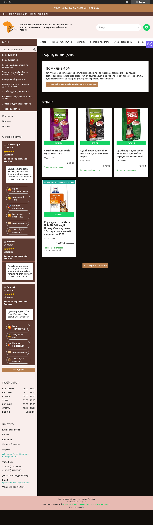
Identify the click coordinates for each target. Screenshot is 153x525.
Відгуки (6, 121)
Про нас (140, 42)
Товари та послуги (61, 42)
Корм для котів (9, 55)
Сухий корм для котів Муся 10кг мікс (57, 152)
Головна (44, 42)
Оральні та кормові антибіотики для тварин (73, 84)
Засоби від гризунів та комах (16, 91)
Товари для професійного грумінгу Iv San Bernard (15, 73)
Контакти (80, 42)
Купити (58, 143)
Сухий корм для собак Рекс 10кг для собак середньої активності (130, 153)
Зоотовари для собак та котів (16, 104)
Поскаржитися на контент (73, 504)
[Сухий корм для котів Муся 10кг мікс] (59, 125)
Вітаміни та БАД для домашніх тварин (17, 97)
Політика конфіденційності (98, 504)
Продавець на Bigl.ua (76, 502)
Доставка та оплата (99, 42)
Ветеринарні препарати (14, 79)
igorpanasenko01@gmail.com (16, 482)
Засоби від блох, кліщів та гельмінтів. (15, 66)
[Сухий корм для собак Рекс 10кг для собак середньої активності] (131, 125)
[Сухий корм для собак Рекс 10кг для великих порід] (95, 125)
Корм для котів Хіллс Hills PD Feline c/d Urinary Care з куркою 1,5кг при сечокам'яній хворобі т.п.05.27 (58, 228)
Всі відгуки (18, 369)
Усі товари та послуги (94, 265)
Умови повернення (123, 42)
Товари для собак (11, 109)
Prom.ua (91, 499)
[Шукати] (137, 27)
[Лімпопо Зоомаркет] (10, 27)
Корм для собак (10, 60)
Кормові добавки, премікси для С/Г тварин (15, 85)
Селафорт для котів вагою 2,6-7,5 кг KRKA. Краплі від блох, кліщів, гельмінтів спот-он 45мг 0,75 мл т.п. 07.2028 (20, 174)
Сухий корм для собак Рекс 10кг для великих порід (94, 153)
